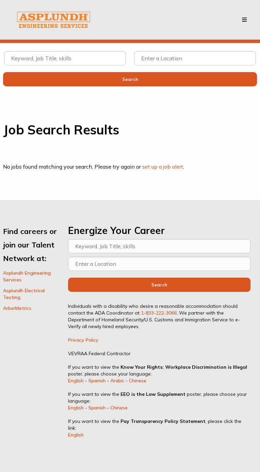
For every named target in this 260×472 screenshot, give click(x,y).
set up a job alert (162, 166)
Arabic (117, 381)
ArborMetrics (17, 308)
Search (159, 284)
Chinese (137, 381)
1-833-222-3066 (159, 313)
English (76, 381)
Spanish (97, 381)
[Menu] (244, 19)
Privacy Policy (83, 340)
